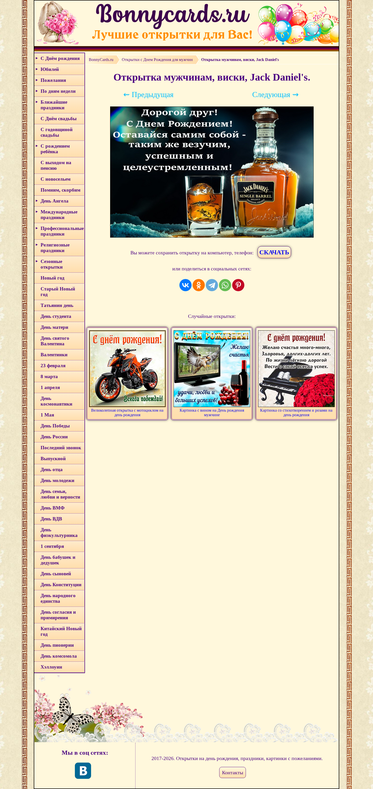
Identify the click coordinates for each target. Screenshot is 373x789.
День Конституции (61, 584)
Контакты (232, 772)
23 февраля (53, 365)
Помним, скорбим (60, 190)
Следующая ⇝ (275, 94)
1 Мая (47, 414)
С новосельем (56, 179)
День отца (52, 469)
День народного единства (58, 598)
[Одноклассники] (199, 285)
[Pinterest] (238, 285)
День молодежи (57, 480)
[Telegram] (212, 285)
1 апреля (50, 387)
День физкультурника (59, 532)
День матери (54, 327)
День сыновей (56, 573)
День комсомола (59, 656)
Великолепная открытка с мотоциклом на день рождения (127, 412)
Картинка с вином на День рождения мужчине (212, 412)
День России (54, 436)
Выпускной (53, 458)
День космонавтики (56, 401)
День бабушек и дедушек (58, 559)
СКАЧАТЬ (274, 252)
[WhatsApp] (225, 285)
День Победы (55, 425)
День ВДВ (51, 518)
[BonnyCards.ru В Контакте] (83, 771)
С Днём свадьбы (59, 118)
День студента (56, 316)
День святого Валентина (55, 340)
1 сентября (52, 546)
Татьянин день (57, 305)
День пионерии (57, 645)
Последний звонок (61, 447)
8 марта (49, 376)
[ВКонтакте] (185, 285)
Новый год (52, 278)
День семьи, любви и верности (60, 494)
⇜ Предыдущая (148, 94)
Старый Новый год (58, 291)
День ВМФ (52, 507)
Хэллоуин (51, 667)
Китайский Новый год (61, 631)
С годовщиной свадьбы (57, 132)
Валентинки (54, 354)
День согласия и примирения (58, 614)
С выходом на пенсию (56, 165)
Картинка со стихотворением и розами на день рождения (296, 412)
